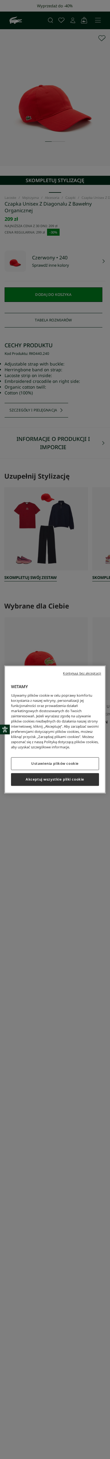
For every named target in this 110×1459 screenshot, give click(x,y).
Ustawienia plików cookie (55, 763)
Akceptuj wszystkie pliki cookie (55, 779)
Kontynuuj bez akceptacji (82, 673)
